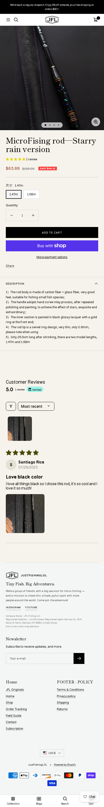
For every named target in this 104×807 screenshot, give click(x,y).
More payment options (52, 257)
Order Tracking (16, 709)
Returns (62, 709)
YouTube (31, 607)
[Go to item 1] (20, 429)
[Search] (16, 19)
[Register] (79, 658)
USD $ (52, 752)
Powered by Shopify (65, 764)
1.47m (13, 194)
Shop (9, 702)
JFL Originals (15, 689)
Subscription (14, 728)
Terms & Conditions (70, 689)
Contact (11, 722)
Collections (13, 803)
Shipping (63, 702)
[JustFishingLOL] (12, 575)
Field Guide (13, 715)
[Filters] (11, 406)
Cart (91, 803)
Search (65, 803)
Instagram (13, 607)
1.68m (31, 194)
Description (15, 283)
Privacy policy (66, 696)
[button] (16, 159)
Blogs (39, 803)
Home (10, 696)
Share (10, 266)
